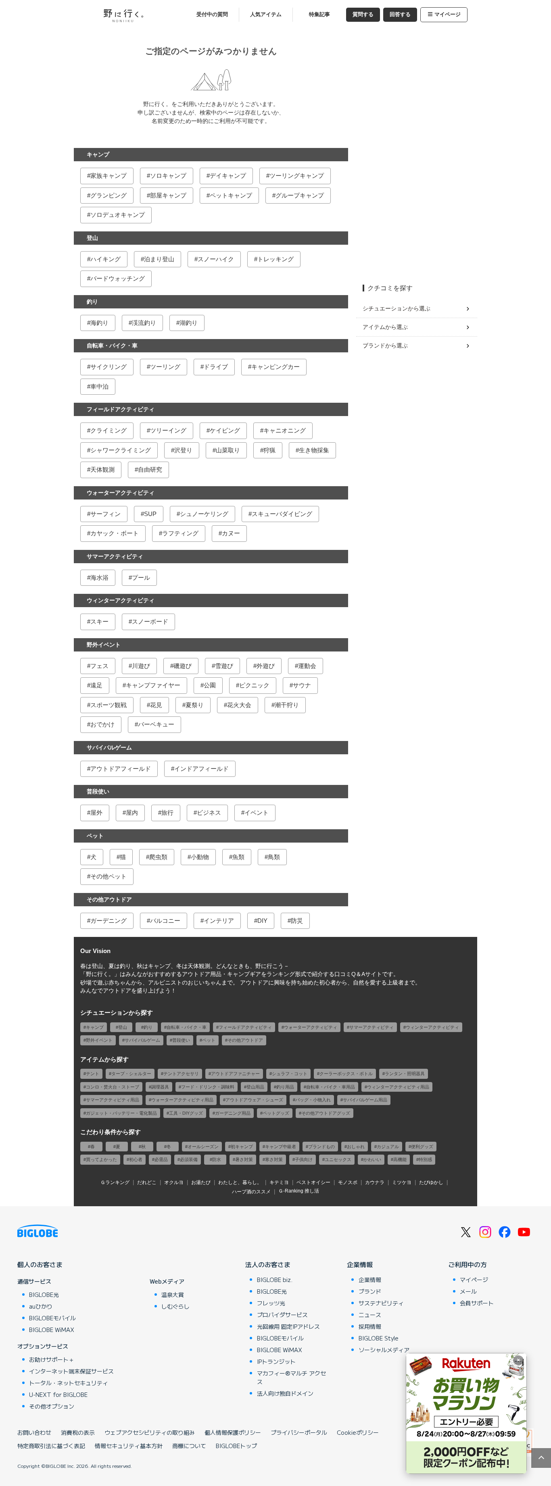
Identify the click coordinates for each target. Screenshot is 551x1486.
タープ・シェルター (131, 1073)
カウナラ (374, 1182)
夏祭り (195, 704)
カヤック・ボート (114, 533)
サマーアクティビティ (115, 556)
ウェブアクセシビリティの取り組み (149, 1432)
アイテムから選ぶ (385, 327)
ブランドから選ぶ (385, 345)
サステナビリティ (381, 1303)
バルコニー (165, 920)
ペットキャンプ (231, 195)
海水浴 (99, 577)
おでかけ (102, 724)
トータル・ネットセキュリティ (68, 1383)
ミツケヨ (401, 1182)
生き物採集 (314, 450)
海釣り (99, 322)
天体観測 (102, 469)
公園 (210, 685)
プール (141, 577)
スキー (99, 621)
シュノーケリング (204, 513)
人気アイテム (266, 14)
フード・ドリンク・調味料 (207, 1086)
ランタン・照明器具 (405, 1073)
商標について (189, 1446)
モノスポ (347, 1182)
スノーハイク (216, 259)
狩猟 (269, 450)
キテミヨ (279, 1182)
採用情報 (370, 1326)
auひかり (40, 1306)
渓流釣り (144, 322)
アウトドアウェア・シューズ (254, 1099)
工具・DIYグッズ (186, 1113)
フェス (99, 665)
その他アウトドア (109, 899)
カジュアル (388, 1146)
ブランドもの (321, 1146)
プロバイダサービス (282, 1315)
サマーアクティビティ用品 (112, 1099)
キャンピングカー (275, 366)
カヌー (231, 533)
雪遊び (224, 665)
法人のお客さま (267, 1264)
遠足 (96, 685)
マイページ (447, 14)
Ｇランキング (114, 1182)
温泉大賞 (172, 1294)
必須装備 (189, 1159)
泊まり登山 (159, 259)
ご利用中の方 (467, 1264)
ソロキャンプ (168, 175)
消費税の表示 (78, 1432)
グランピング (108, 195)
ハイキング (105, 259)
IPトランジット (276, 1361)
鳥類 (274, 856)
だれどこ (147, 1182)
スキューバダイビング (282, 513)
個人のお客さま (40, 1264)
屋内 (132, 812)
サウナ (302, 685)
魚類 (238, 856)
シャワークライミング (120, 450)
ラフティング (180, 533)
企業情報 (360, 1264)
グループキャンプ (300, 195)
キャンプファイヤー (153, 685)
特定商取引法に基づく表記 (51, 1446)
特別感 (425, 1159)
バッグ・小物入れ (313, 1099)
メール (468, 1291)
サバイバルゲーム (109, 747)
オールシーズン (203, 1146)
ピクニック (254, 685)
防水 (216, 1159)
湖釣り (188, 322)
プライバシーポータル (299, 1432)
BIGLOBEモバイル (52, 1318)
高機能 (400, 1159)
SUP (150, 513)
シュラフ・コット (289, 1073)
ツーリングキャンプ (296, 175)
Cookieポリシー (358, 1432)
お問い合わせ (34, 1432)
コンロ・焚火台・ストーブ (112, 1086)
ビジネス (209, 812)
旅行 (167, 812)
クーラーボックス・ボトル (346, 1073)
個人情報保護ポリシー (233, 1432)
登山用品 (255, 1086)
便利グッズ (422, 1146)
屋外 (96, 812)
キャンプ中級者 (280, 1146)
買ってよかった (101, 1159)
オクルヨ (174, 1182)
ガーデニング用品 (232, 1113)
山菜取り (228, 450)
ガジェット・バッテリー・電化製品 (121, 1113)
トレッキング (275, 259)
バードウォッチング (117, 278)
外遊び (266, 665)
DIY (262, 920)
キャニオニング (284, 430)
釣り (92, 301)
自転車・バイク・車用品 (330, 1086)
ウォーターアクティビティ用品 (182, 1099)
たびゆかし (431, 1182)
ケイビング (225, 430)
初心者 (135, 1159)
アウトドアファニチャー (235, 1073)
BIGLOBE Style (379, 1338)
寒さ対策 (274, 1159)
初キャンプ (242, 1146)
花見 (156, 704)
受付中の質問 (212, 14)
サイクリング (108, 366)
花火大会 (239, 704)
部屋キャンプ (168, 195)
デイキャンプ (228, 175)
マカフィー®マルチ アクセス (291, 1377)
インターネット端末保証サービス (71, 1371)
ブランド (370, 1291)
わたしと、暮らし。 (240, 1182)
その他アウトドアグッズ (325, 1113)
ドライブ (216, 366)
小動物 (200, 856)
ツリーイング (168, 430)
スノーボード (150, 621)
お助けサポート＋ (51, 1359)
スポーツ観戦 (108, 704)
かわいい (372, 1159)
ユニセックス (338, 1159)
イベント (256, 812)
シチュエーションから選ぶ (396, 308)
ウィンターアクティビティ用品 (398, 1086)
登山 (92, 238)
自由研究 (150, 469)
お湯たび (201, 1182)
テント (92, 1073)
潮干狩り (287, 704)
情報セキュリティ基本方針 (129, 1446)
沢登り (183, 450)
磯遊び (182, 665)
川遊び (141, 665)
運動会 (307, 665)
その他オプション (51, 1406)
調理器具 (160, 1086)
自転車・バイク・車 (112, 345)
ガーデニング (108, 920)
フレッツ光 (271, 1303)
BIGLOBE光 (44, 1294)
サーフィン (105, 513)
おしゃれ (356, 1146)
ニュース (370, 1315)
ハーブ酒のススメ (251, 1192)
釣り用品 (285, 1086)
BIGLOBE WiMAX (51, 1330)
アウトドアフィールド (120, 768)
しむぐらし (175, 1306)
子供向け (304, 1159)
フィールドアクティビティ (120, 409)
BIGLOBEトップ (236, 1446)
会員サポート (477, 1303)
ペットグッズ (276, 1113)
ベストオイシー (313, 1182)
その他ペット (108, 876)
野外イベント (104, 644)
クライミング (108, 430)
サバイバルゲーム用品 (365, 1099)
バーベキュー (156, 724)
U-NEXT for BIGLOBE (58, 1394)
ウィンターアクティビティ (120, 600)
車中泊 (99, 386)
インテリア (219, 920)
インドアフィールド (201, 768)
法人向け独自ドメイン (285, 1393)
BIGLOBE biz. (274, 1280)
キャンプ (98, 154)
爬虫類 (158, 856)
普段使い (98, 791)
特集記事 (319, 14)
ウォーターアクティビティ (120, 492)
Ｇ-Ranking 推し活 (298, 1191)
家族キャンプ (108, 175)
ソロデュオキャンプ (117, 214)
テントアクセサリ (181, 1073)
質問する (363, 14)
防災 (297, 920)
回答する (400, 14)
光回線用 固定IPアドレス (288, 1326)
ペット (95, 835)
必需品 (161, 1159)
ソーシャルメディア (384, 1350)
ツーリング (165, 366)
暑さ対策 (244, 1159)
